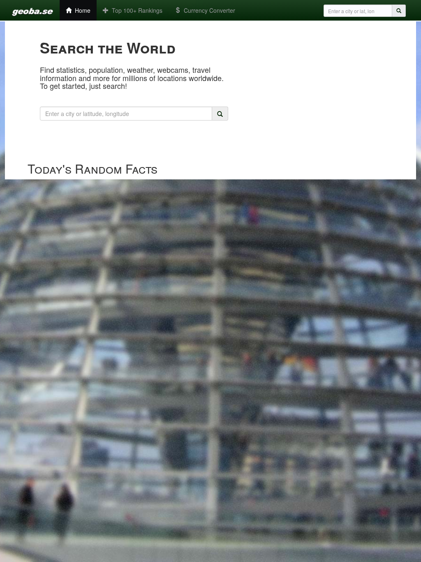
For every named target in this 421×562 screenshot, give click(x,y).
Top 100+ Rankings (135, 10)
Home (81, 10)
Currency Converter (207, 10)
